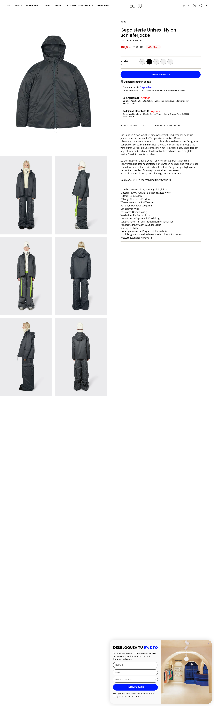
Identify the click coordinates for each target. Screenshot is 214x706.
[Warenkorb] (207, 5)
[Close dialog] (208, 643)
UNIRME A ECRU (135, 687)
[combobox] (134, 679)
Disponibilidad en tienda (137, 81)
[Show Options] (155, 679)
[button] (7, 5)
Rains (123, 21)
